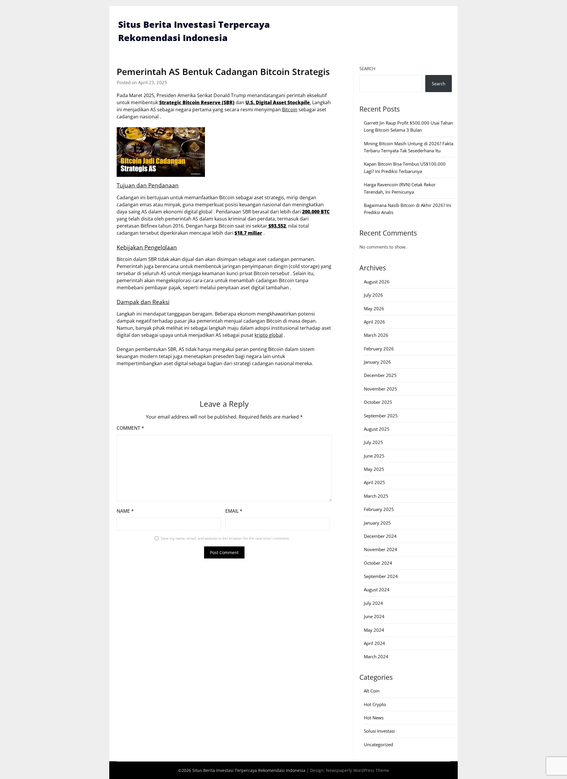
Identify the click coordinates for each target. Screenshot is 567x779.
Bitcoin (289, 109)
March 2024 (376, 656)
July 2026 (373, 295)
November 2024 (380, 549)
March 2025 (376, 496)
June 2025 (374, 456)
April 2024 (374, 643)
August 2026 (377, 282)
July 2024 (373, 603)
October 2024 (378, 563)
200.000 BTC (316, 211)
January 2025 (377, 523)
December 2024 (380, 536)
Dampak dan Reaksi (143, 302)
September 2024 (381, 576)
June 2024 (374, 616)
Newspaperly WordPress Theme (357, 770)
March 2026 (376, 335)
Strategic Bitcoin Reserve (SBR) (196, 102)
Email (233, 511)
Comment (130, 428)
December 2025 (380, 375)
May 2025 (374, 469)
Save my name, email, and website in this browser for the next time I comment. (225, 538)
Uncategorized (378, 744)
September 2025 (381, 416)
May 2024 (374, 630)
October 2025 (378, 402)
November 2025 (380, 389)
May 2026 (374, 308)
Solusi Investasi (379, 731)
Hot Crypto (375, 704)
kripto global (269, 335)
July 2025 (373, 442)
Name (125, 511)
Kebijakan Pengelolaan (147, 247)
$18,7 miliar (248, 233)
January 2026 (377, 362)
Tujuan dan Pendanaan (148, 185)
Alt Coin (371, 691)
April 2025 (374, 482)
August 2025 (377, 429)
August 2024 (377, 589)
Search (367, 68)
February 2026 (379, 349)
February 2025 (379, 509)
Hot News (374, 718)
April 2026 (374, 322)
